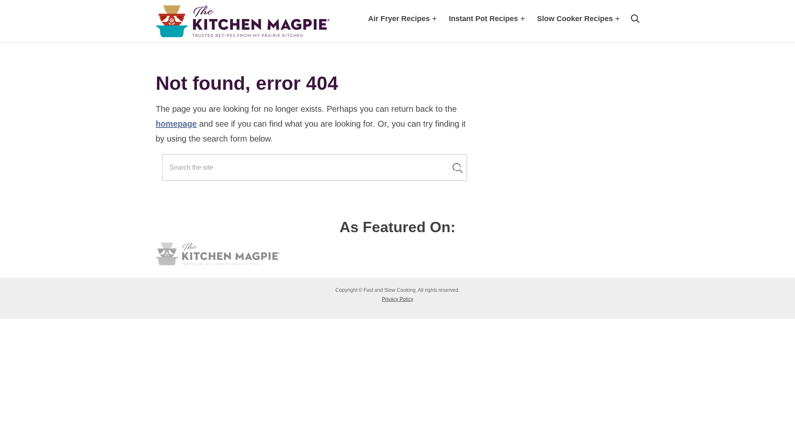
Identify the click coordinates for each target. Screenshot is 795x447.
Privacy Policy (397, 299)
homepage (176, 123)
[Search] (457, 168)
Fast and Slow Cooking (243, 21)
